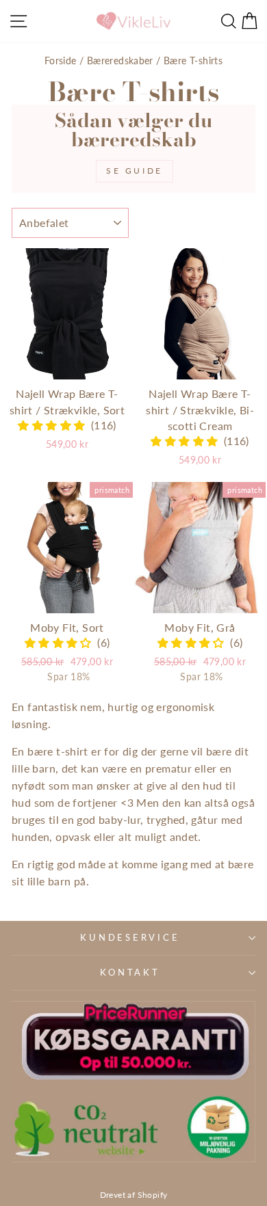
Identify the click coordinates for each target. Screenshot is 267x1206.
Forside (60, 60)
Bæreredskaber (120, 60)
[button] (54, 425)
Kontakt (130, 972)
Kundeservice (129, 938)
